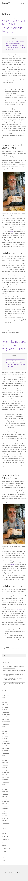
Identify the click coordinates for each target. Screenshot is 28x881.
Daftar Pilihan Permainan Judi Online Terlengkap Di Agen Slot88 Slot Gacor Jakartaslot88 (15, 47)
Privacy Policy (5, 873)
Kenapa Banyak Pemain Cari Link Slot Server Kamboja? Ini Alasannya (13, 675)
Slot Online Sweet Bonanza (13, 43)
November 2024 (6, 745)
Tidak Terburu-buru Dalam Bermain (15, 41)
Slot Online (19, 609)
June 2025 (5, 729)
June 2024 (5, 758)
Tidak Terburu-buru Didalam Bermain (15, 359)
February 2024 (6, 767)
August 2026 (6, 695)
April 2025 (5, 733)
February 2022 (6, 823)
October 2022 (6, 806)
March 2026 (5, 707)
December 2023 (6, 772)
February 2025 (6, 738)
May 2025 (5, 731)
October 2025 (6, 719)
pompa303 (4, 845)
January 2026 (6, 712)
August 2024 (6, 753)
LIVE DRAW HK (5, 836)
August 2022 (6, 811)
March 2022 (5, 820)
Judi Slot (12, 564)
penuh (13, 332)
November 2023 (6, 774)
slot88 (7, 330)
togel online (4, 833)
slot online (4, 851)
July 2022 (5, 813)
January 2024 (6, 770)
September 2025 (6, 721)
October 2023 (6, 777)
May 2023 (5, 789)
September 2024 (6, 750)
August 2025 (6, 724)
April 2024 (5, 762)
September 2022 (6, 808)
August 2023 (6, 782)
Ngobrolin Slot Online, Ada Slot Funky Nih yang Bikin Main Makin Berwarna (13, 667)
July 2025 (5, 726)
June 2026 (5, 700)
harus (10, 332)
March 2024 (5, 765)
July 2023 (5, 784)
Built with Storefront (14, 873)
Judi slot (4, 860)
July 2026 (5, 697)
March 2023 (5, 794)
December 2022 (6, 801)
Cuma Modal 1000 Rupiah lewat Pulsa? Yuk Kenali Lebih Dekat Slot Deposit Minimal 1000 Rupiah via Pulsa (14, 683)
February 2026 (6, 709)
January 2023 (6, 799)
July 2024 (5, 755)
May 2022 (5, 815)
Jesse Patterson (18, 18)
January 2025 (6, 741)
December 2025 (6, 714)
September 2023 (6, 779)
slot (2, 842)
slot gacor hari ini (6, 848)
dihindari (6, 332)
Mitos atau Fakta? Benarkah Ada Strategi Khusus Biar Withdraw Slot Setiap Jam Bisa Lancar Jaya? (14, 671)
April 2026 (5, 704)
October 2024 (6, 748)
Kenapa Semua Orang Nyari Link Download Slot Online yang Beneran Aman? (13, 678)
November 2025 (6, 717)
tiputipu (17, 332)
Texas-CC (6, 3)
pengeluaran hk (5, 839)
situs (16, 648)
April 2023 (5, 791)
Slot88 (11, 231)
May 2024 (5, 760)
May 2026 (5, 702)
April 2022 (5, 818)
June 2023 (5, 786)
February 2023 (6, 796)
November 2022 (6, 803)
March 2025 (5, 736)
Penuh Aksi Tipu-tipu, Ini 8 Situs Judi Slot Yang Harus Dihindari (14, 345)
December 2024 (6, 743)
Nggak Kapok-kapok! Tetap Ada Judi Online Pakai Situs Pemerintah (14, 26)
